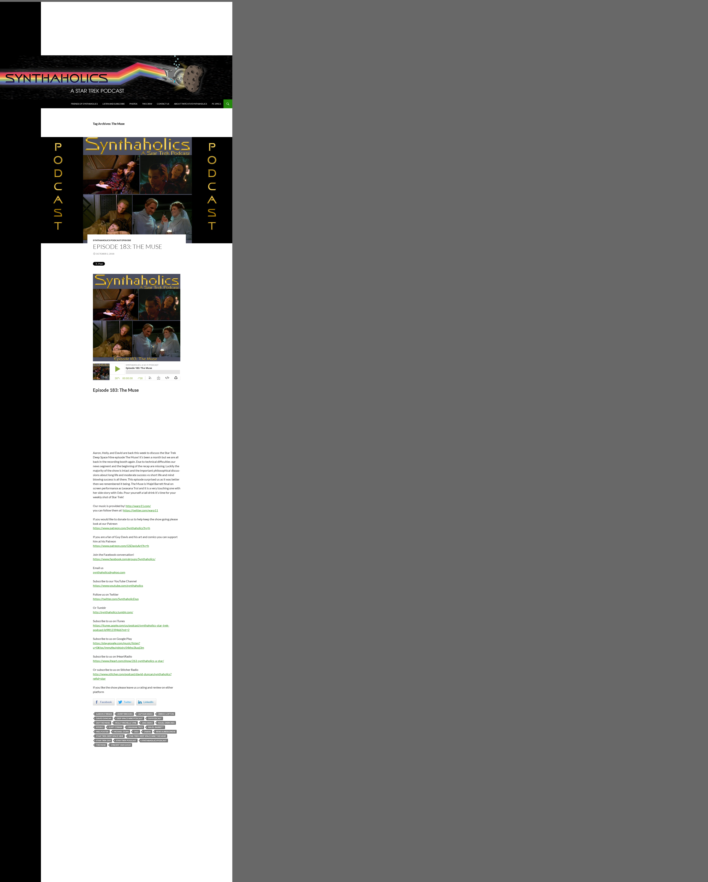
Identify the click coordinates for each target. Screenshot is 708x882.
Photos (133, 104)
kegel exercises (166, 723)
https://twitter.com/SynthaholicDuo (116, 599)
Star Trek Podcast (126, 740)
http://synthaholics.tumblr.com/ (113, 612)
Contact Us (163, 104)
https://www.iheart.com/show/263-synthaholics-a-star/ (128, 661)
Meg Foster (102, 731)
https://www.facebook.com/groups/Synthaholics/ (124, 559)
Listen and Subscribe (114, 104)
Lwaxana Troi (135, 727)
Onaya (147, 731)
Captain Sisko (145, 714)
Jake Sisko (147, 723)
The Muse (101, 745)
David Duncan (103, 718)
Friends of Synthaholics (84, 104)
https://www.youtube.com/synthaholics (118, 585)
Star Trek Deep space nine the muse (147, 736)
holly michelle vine (125, 723)
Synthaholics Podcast (154, 740)
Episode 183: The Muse (127, 246)
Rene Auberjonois (165, 731)
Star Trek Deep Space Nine (109, 736)
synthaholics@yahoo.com (109, 572)
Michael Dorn (121, 731)
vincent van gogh (121, 745)
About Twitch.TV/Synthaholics (190, 104)
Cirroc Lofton (166, 714)
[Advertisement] (116, 27)
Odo (136, 731)
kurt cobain (115, 727)
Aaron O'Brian (104, 714)
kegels (99, 727)
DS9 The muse (103, 723)
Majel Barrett (156, 727)
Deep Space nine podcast (130, 718)
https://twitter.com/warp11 (140, 510)
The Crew (147, 104)
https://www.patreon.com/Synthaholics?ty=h (121, 528)
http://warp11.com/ (138, 506)
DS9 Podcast (155, 718)
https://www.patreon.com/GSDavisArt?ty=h (121, 545)
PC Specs (216, 104)
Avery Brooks (125, 714)
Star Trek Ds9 (103, 740)
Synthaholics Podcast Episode (112, 240)
